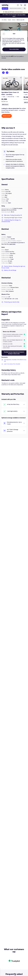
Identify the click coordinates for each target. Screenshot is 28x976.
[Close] (15, 1)
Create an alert (7, 116)
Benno (13, 19)
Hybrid (9, 19)
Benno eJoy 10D (20, 19)
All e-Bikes (4, 19)
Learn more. (12, 244)
